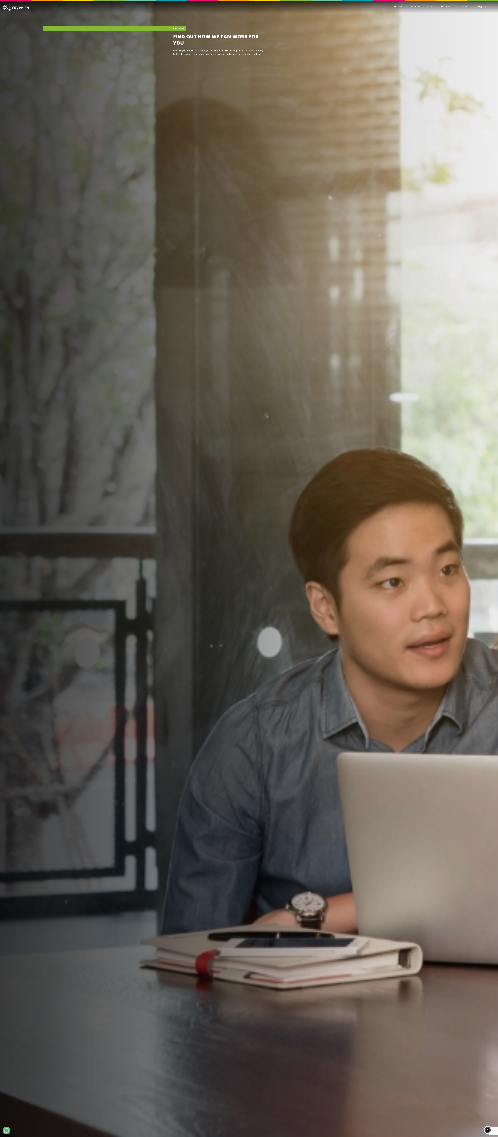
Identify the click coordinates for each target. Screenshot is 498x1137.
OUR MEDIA (398, 6)
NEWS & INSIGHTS (448, 6)
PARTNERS (431, 6)
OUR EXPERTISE (415, 6)
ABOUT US (465, 6)
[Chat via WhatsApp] (6, 1130)
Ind (485, 6)
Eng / (480, 6)
